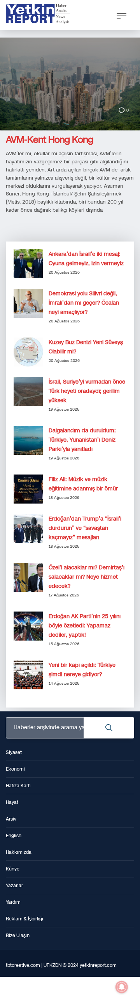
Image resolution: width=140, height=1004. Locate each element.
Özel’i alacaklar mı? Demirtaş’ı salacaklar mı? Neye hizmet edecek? (86, 577)
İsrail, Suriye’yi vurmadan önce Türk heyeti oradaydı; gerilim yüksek (87, 391)
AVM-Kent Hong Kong (49, 139)
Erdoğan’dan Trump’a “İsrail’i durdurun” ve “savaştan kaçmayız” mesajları (85, 528)
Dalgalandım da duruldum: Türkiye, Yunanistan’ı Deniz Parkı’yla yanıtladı (82, 440)
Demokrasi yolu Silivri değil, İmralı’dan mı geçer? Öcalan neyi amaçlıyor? (84, 303)
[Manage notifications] (122, 987)
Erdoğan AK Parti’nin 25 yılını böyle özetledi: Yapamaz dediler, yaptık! (85, 626)
